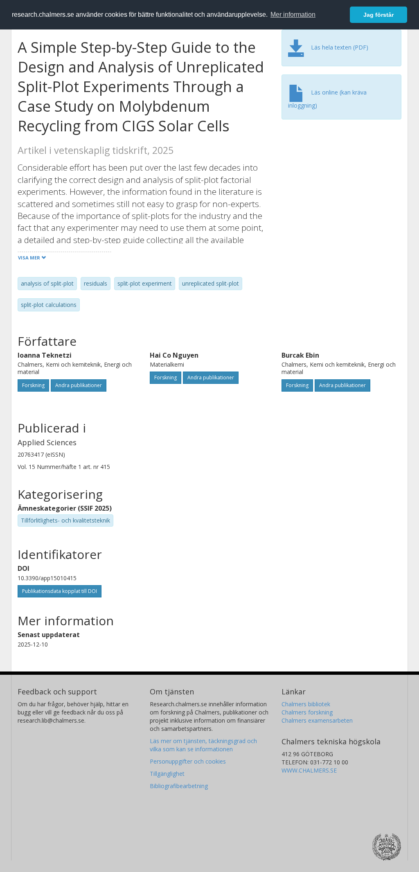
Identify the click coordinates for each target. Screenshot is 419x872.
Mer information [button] (292, 14)
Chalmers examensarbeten (317, 720)
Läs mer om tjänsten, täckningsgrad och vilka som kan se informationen (203, 745)
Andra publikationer (78, 385)
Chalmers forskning (307, 712)
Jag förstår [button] (378, 14)
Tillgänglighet (167, 773)
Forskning (33, 385)
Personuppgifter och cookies (188, 761)
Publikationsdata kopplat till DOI (59, 591)
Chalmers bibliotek (306, 704)
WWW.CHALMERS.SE (309, 770)
